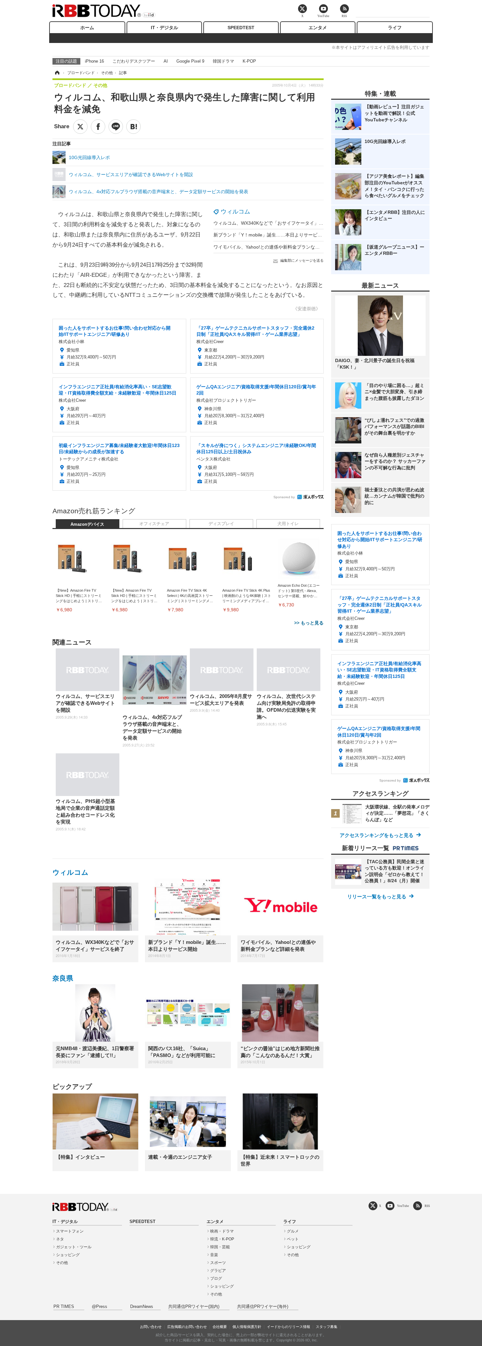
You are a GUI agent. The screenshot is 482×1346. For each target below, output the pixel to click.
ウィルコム (235, 211)
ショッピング (68, 1255)
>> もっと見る (309, 622)
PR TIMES (63, 1306)
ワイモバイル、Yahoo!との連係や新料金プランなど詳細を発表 (278, 247)
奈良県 (62, 978)
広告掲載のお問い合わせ (187, 1327)
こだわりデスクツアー (133, 61)
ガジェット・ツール (73, 1247)
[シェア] (98, 126)
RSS (427, 1205)
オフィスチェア (154, 523)
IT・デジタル (164, 27)
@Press (99, 1306)
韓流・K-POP (222, 1239)
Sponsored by (284, 497)
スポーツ (218, 1262)
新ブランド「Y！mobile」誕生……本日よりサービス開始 (272, 234)
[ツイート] (80, 126)
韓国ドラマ (223, 61)
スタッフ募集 (326, 1327)
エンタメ (318, 27)
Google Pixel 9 (190, 61)
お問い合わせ (151, 1327)
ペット (293, 1239)
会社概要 (219, 1327)
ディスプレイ (221, 523)
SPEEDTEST (241, 27)
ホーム (87, 27)
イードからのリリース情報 (288, 1327)
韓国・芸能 (220, 1247)
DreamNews (141, 1306)
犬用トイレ (288, 523)
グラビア (218, 1270)
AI (166, 61)
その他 (62, 1262)
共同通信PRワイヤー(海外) (262, 1306)
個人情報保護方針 (246, 1327)
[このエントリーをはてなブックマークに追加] (133, 126)
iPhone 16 (94, 61)
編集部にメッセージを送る (302, 260)
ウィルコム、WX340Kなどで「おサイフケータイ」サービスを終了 (282, 223)
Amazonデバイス (87, 524)
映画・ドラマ (222, 1231)
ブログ (216, 1278)
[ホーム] (56, 73)
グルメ (293, 1231)
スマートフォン (70, 1231)
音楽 (214, 1255)
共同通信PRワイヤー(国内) (193, 1306)
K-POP (249, 61)
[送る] (116, 126)
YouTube (403, 1205)
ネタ (60, 1239)
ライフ (395, 27)
